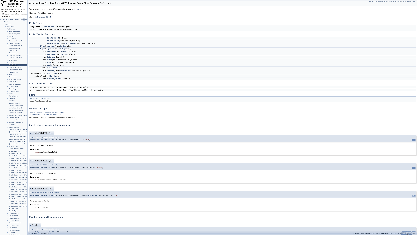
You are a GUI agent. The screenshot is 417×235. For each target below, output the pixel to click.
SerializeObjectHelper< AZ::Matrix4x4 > (20, 180)
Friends (404, 1)
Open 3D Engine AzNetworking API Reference (15, 19)
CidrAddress (12, 38)
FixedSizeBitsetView (15, 67)
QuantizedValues (14, 127)
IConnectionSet (13, 86)
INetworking (12, 89)
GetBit (49, 62)
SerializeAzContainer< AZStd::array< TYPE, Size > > (24, 156)
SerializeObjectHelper (15, 170)
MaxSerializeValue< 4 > (16, 113)
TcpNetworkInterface (15, 223)
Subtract (50, 70)
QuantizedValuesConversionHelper (19, 129)
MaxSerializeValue (14, 103)
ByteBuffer (12, 36)
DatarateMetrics (13, 53)
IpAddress (12, 98)
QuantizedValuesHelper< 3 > (17, 141)
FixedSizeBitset (13, 65)
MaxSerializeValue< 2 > (16, 108)
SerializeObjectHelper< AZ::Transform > (20, 189)
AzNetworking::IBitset (43, 17)
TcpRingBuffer (13, 227)
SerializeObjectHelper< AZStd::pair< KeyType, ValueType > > (27, 201)
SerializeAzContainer (15, 153)
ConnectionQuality (14, 48)
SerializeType (13, 211)
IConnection (12, 81)
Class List (8, 24)
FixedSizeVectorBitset (15, 69)
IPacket (11, 93)
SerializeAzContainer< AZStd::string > (20, 168)
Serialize (50, 79)
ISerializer (12, 101)
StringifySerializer (14, 213)
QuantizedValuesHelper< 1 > (17, 137)
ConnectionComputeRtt (16, 41)
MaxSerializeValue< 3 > (16, 110)
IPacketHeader (13, 96)
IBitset (10, 74)
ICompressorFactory (15, 79)
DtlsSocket (12, 62)
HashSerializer (13, 72)
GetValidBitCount (53, 68)
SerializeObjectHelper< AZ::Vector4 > (20, 196)
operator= (51, 46)
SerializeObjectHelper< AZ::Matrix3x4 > (20, 177)
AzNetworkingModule (15, 34)
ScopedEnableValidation (16, 148)
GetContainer (52, 73)
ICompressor (13, 77)
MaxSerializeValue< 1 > (16, 105)
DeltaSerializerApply (15, 55)
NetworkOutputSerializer (16, 122)
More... (79, 9)
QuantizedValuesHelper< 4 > (17, 144)
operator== (51, 51)
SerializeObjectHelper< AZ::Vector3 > (20, 194)
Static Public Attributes (395, 1)
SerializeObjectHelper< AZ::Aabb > (19, 172)
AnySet (49, 65)
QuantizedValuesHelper (16, 134)
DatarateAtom (13, 50)
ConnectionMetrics (14, 43)
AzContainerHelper (14, 31)
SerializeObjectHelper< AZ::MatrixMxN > (21, 182)
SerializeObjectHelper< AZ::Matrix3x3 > (20, 175)
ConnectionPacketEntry (16, 46)
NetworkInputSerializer (15, 117)
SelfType (41, 46)
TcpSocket (12, 232)
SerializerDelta (13, 208)
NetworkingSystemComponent (18, 115)
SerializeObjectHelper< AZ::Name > (19, 184)
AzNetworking (11, 29)
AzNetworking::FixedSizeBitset (41, 140)
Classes (6, 22)
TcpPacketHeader (14, 225)
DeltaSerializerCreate (15, 58)
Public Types (371, 1)
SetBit (49, 60)
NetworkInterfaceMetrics (16, 120)
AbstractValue (11, 26)
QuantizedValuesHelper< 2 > (17, 139)
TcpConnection (13, 216)
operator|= (51, 49)
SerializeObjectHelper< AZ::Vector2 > (20, 192)
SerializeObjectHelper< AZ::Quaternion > (21, 187)
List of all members (411, 1)
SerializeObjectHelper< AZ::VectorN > (20, 199)
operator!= (51, 54)
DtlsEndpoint (13, 60)
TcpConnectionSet (14, 218)
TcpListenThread (14, 220)
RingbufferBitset (13, 146)
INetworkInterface (14, 91)
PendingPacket (13, 125)
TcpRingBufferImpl (14, 230)
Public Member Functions (382, 1)
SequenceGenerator (15, 151)
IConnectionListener (15, 84)
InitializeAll (51, 57)
